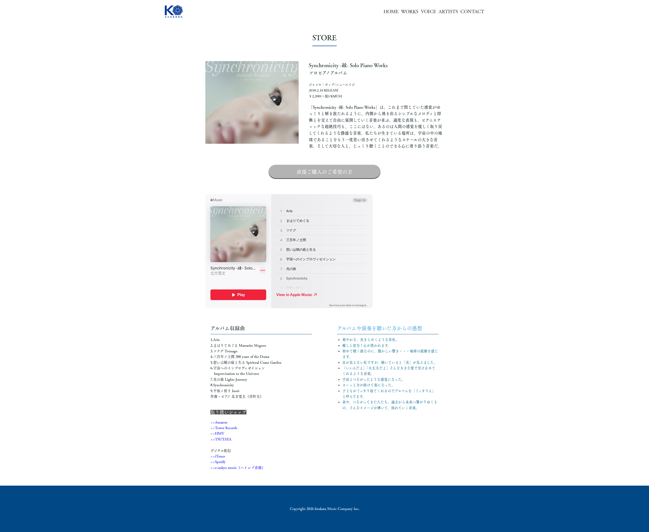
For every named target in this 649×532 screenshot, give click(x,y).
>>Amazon (218, 422)
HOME (391, 11)
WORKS (409, 11)
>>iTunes (217, 456)
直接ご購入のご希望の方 (324, 171)
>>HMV (217, 433)
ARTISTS (448, 11)
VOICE (428, 11)
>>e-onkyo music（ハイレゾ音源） (237, 467)
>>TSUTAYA (220, 439)
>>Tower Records (223, 428)
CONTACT (472, 11)
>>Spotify (218, 462)
